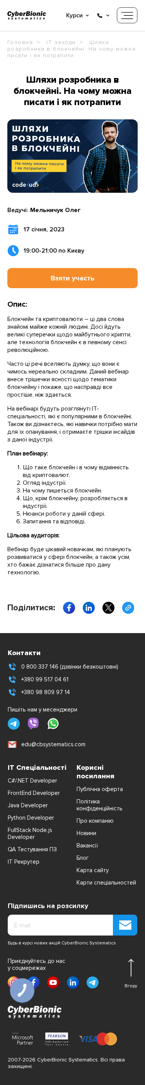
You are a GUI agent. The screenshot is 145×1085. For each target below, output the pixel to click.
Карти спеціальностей (106, 882)
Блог (83, 857)
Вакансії (87, 845)
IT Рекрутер (23, 861)
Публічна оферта (100, 789)
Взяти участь (72, 278)
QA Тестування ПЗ (32, 849)
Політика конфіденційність (100, 805)
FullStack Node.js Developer (30, 833)
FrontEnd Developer (34, 793)
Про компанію (95, 820)
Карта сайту (93, 870)
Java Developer (28, 805)
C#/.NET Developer (32, 780)
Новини (86, 833)
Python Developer (31, 817)
